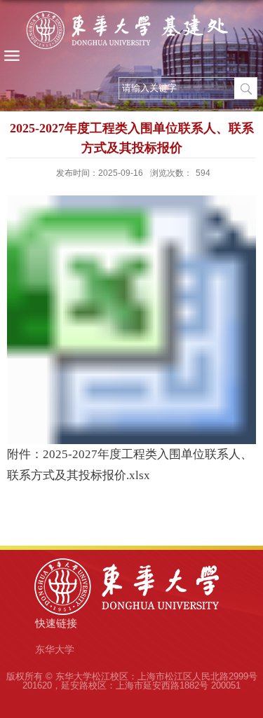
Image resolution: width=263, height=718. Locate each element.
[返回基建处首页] (131, 33)
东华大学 (54, 649)
